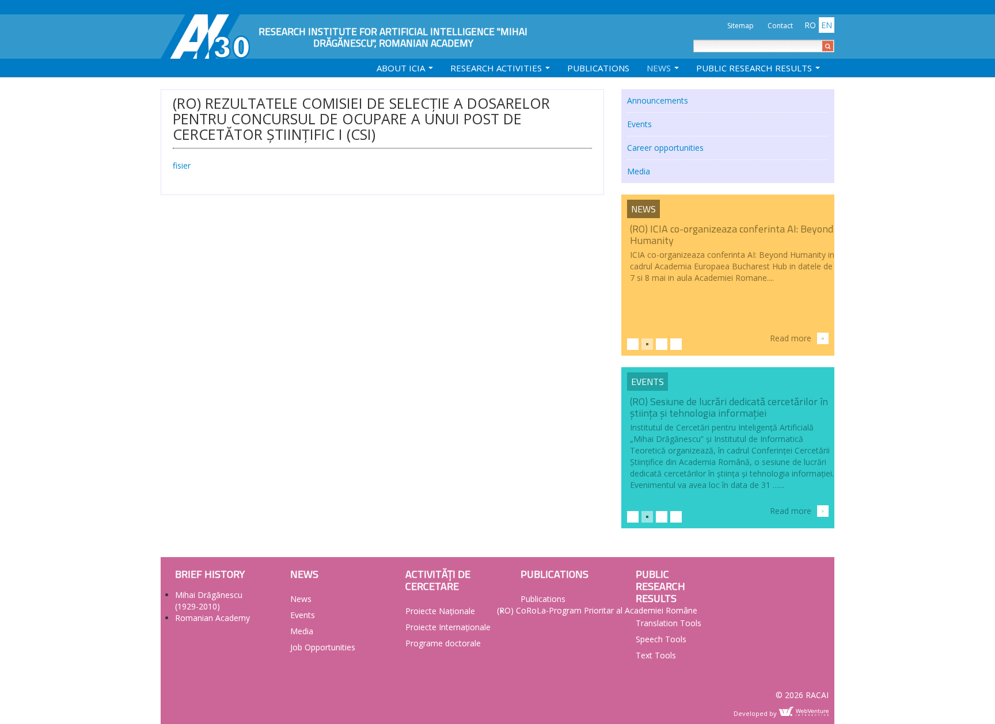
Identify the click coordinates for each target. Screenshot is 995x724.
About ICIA (402, 68)
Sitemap (740, 26)
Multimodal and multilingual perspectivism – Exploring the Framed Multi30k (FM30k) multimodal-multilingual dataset (728, 413)
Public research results (660, 586)
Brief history (210, 574)
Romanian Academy (212, 617)
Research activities (497, 68)
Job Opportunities (322, 647)
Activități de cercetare (437, 580)
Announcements (657, 100)
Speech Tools (661, 639)
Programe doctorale (443, 643)
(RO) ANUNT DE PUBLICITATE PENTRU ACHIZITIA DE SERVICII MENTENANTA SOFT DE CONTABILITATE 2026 (729, 240)
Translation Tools (668, 623)
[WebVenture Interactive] (803, 711)
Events (639, 124)
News (660, 68)
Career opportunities (665, 147)
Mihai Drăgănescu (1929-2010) (208, 600)
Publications (598, 68)
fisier (182, 165)
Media (638, 171)
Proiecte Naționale (440, 610)
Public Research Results (755, 68)
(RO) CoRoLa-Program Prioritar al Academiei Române (597, 610)
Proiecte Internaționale (448, 627)
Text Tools (656, 655)
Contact (780, 26)
